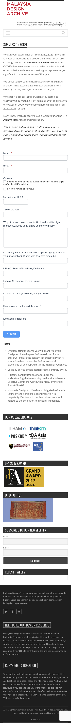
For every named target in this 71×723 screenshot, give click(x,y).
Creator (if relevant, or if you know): (22, 281)
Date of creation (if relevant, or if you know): (26, 293)
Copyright (35, 719)
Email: (7, 165)
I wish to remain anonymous (20, 189)
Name (6, 536)
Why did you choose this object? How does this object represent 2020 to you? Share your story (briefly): (32, 224)
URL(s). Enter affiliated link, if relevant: (23, 268)
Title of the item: (11, 209)
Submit (11, 334)
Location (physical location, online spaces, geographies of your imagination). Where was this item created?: (34, 254)
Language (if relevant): (15, 318)
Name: (7, 153)
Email (6, 547)
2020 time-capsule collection (43, 62)
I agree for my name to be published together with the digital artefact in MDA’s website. (34, 183)
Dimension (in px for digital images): (22, 306)
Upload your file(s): (13, 197)
